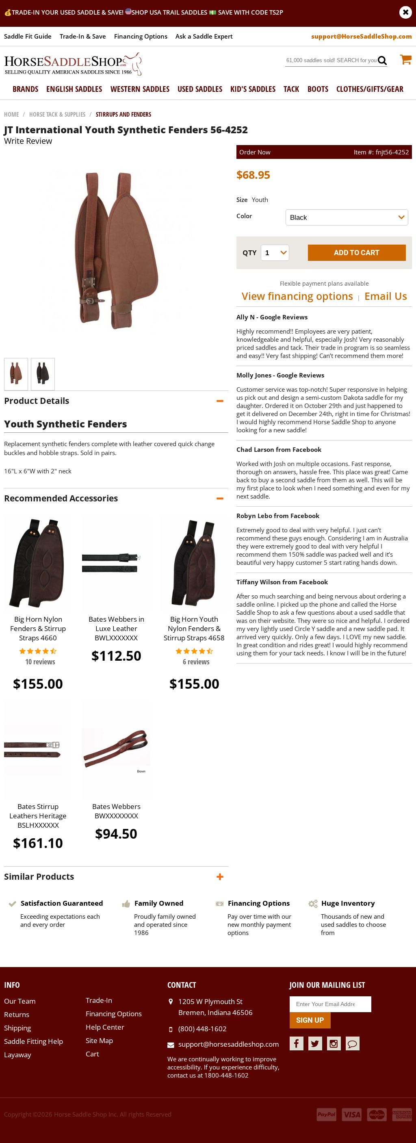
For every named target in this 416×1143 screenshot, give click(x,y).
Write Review (28, 140)
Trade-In (99, 1000)
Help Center (105, 1027)
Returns (16, 1014)
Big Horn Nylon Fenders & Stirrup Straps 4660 (38, 628)
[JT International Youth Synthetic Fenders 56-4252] (116, 350)
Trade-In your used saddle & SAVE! (68, 12)
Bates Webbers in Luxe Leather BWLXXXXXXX (116, 628)
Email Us (385, 296)
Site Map (99, 1040)
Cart (92, 1053)
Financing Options (140, 36)
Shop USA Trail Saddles (169, 12)
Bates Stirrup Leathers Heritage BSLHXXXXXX (38, 816)
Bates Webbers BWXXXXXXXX (116, 811)
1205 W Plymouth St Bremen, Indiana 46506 (215, 1007)
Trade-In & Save (83, 36)
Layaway (17, 1054)
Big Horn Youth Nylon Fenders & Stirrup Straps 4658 (194, 628)
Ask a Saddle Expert (204, 36)
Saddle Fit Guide (28, 36)
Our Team (20, 1001)
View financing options (297, 296)
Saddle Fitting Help (33, 1041)
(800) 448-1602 (202, 1028)
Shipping (17, 1027)
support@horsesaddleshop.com (228, 1044)
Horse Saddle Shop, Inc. (73, 64)
